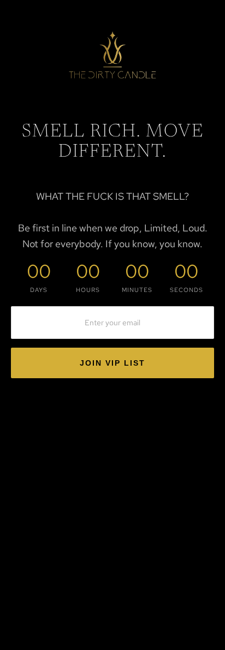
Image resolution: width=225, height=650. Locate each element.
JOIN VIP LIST (112, 363)
